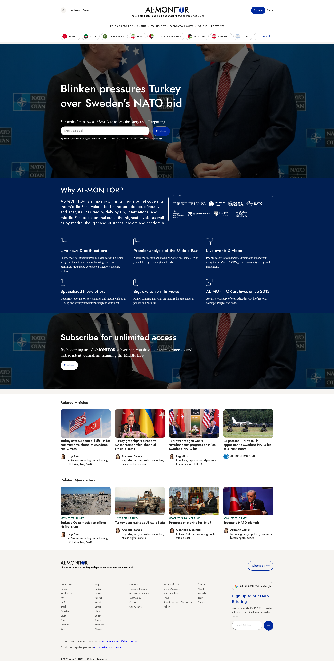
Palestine (65, 611)
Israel (63, 606)
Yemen (98, 606)
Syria (63, 629)
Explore (202, 26)
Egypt (63, 615)
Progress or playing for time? (190, 522)
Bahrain (98, 598)
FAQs (166, 598)
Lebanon (65, 624)
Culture (141, 26)
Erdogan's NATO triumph (241, 522)
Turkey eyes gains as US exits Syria (140, 522)
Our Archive (135, 606)
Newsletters (74, 10)
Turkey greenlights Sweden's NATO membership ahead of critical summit (135, 445)
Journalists (203, 593)
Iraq (97, 584)
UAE (63, 602)
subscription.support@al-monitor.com (120, 641)
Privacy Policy (171, 593)
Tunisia (98, 620)
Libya (97, 611)
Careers (202, 602)
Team (200, 598)
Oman (98, 593)
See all (267, 36)
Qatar (63, 620)
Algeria (98, 629)
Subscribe (258, 10)
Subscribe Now (260, 566)
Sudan (98, 615)
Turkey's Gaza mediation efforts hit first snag (83, 524)
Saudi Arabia (67, 593)
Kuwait (98, 602)
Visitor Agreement (173, 589)
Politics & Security (121, 26)
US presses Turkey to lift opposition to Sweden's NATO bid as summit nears (247, 445)
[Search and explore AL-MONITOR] (63, 10)
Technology (158, 26)
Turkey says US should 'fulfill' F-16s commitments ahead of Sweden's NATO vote (85, 445)
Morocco (99, 624)
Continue (69, 365)
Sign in (270, 10)
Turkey (64, 589)
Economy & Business (181, 26)
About (201, 589)
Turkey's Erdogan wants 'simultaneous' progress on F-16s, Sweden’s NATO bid (193, 445)
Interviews (217, 26)
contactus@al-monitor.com (107, 647)
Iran (62, 598)
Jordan (98, 589)
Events (86, 10)
